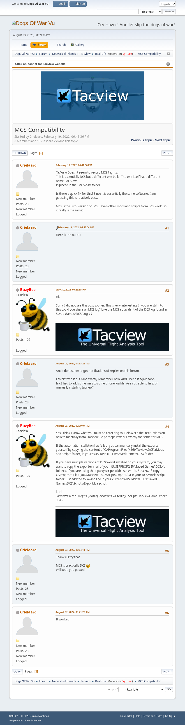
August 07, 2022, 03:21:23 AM (73, 612)
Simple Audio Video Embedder (25, 720)
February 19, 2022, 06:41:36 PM (74, 165)
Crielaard (28, 165)
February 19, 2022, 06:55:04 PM (76, 227)
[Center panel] (168, 54)
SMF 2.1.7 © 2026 (19, 716)
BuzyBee (27, 289)
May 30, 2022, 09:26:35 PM (71, 289)
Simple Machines (39, 716)
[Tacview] (18, 345)
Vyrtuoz (127, 54)
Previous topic (142, 140)
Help (137, 716)
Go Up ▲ (170, 716)
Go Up (17, 671)
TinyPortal (126, 716)
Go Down (20, 153)
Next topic (163, 140)
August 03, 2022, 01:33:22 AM (73, 363)
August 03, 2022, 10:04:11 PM (73, 549)
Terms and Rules (152, 716)
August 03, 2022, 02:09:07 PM (73, 425)
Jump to (112, 689)
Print (167, 153)
